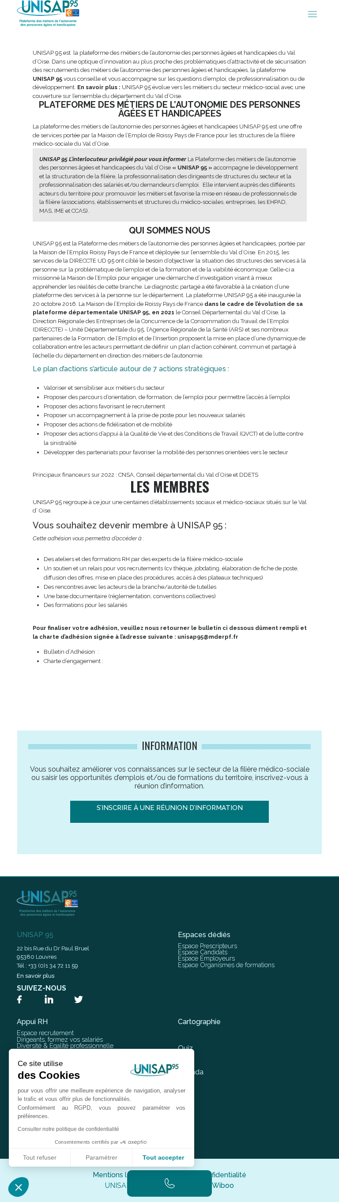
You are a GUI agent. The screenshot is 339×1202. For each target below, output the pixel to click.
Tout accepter (163, 1157)
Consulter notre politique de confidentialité (68, 1129)
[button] (18, 1187)
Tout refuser (39, 1157)
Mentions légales (121, 1175)
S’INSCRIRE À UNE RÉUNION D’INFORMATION (170, 808)
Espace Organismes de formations (226, 964)
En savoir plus (35, 975)
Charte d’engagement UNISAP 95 (152, 661)
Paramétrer (101, 1157)
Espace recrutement (45, 1032)
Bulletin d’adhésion (127, 651)
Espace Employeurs (206, 958)
